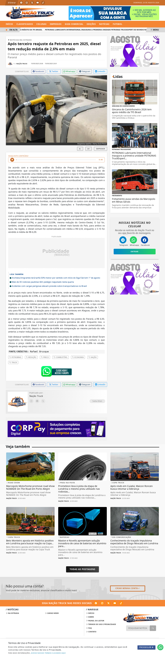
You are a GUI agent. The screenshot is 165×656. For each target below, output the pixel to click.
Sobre (91, 617)
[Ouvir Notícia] (12, 160)
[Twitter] (43, 401)
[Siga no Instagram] (27, 3)
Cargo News (53, 613)
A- (80, 149)
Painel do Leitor (96, 620)
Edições (91, 24)
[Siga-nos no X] (108, 603)
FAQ (90, 628)
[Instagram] (31, 401)
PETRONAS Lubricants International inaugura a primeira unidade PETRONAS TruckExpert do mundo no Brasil (91, 30)
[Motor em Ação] (114, 13)
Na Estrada (13, 613)
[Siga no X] (32, 3)
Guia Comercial (74, 24)
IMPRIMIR (100, 149)
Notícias (104, 24)
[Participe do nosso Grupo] (56, 371)
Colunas (41, 24)
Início (9, 24)
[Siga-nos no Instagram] (102, 603)
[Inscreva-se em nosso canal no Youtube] (115, 603)
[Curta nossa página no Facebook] (96, 603)
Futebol (117, 24)
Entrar (12, 2)
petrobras (16, 357)
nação (93, 357)
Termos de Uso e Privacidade (102, 624)
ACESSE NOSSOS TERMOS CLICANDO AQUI (48, 653)
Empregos (55, 24)
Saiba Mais (97, 401)
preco (46, 357)
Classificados (24, 24)
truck (14, 362)
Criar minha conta (126, 588)
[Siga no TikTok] (43, 3)
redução (32, 357)
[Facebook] (37, 401)
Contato (92, 631)
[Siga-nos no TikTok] (121, 603)
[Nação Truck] (30, 12)
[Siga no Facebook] (21, 3)
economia (79, 357)
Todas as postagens (82, 569)
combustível (61, 357)
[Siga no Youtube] (37, 3)
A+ (88, 149)
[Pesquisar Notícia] (153, 628)
